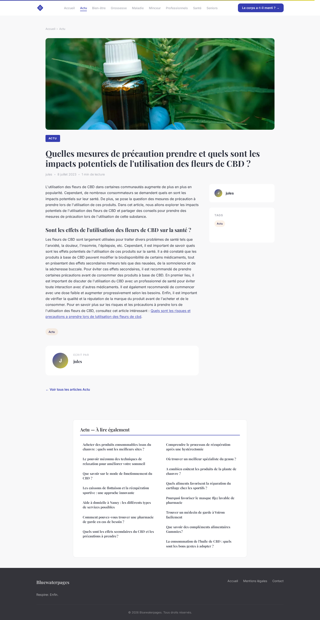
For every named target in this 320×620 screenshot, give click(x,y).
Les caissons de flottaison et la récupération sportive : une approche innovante (116, 490)
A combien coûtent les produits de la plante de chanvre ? (201, 471)
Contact (278, 581)
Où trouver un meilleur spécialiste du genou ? (201, 459)
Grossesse (119, 8)
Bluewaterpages (52, 582)
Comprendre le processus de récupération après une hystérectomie (198, 446)
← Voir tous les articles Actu (67, 389)
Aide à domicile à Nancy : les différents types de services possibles (117, 504)
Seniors (212, 8)
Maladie (138, 8)
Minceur (155, 8)
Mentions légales (255, 581)
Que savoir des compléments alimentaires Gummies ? (198, 529)
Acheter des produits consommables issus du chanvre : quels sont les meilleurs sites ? (117, 446)
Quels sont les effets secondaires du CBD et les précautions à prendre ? (118, 533)
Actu (83, 8)
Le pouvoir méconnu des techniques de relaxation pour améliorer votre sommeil (114, 461)
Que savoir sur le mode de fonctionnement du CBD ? (117, 475)
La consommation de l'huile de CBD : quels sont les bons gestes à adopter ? (198, 543)
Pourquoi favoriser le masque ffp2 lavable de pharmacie (200, 500)
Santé (197, 8)
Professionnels (177, 8)
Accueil (69, 8)
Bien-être (99, 8)
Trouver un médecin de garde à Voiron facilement (195, 514)
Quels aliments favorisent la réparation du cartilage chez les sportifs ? (198, 485)
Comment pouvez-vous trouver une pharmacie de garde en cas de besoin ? (118, 519)
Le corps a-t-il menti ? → (261, 8)
